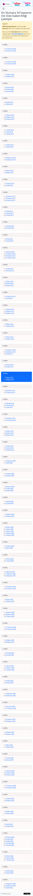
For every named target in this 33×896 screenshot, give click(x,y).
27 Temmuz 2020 (10, 49)
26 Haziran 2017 (10, 200)
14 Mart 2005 (9, 747)
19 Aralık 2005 (9, 653)
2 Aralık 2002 (9, 839)
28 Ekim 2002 (9, 856)
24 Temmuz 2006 (10, 629)
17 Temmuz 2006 (10, 627)
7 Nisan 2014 (9, 337)
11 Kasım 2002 (9, 860)
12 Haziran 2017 (10, 196)
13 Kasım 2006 (9, 612)
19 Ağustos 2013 (10, 350)
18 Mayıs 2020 (9, 76)
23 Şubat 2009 (9, 475)
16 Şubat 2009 (9, 473)
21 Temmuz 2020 (10, 61)
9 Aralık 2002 (9, 841)
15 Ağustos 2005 (10, 693)
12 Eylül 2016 (9, 241)
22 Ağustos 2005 (10, 695)
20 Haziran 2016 (10, 256)
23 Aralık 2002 (9, 845)
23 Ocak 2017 (9, 215)
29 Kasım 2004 (9, 775)
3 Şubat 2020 (9, 91)
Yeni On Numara (17, 34)
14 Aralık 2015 (9, 270)
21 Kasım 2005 (9, 670)
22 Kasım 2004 (9, 773)
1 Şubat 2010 (9, 446)
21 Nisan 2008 (9, 535)
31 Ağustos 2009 (10, 461)
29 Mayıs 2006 (9, 642)
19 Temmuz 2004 (10, 787)
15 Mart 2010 (9, 431)
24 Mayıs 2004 (9, 800)
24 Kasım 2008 (9, 486)
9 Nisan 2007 (9, 599)
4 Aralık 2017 (9, 185)
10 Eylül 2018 (9, 145)
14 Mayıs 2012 (9, 379)
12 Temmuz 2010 (10, 420)
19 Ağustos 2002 (10, 884)
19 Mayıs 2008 (9, 516)
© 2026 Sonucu (6, 894)
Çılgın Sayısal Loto (17, 3)
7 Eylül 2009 (9, 463)
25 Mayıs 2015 (9, 313)
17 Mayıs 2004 (9, 798)
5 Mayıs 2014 (9, 324)
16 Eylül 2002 (9, 871)
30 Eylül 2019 (9, 102)
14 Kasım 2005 (9, 668)
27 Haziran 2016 (10, 258)
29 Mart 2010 (9, 435)
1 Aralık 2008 (9, 488)
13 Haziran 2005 (10, 719)
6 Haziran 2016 (10, 252)
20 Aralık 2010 (9, 403)
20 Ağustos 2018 (10, 158)
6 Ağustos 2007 (10, 572)
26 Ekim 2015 (9, 283)
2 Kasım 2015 (9, 285)
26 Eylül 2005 (9, 683)
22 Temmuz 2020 (10, 63)
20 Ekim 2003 (9, 811)
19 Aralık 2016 (9, 226)
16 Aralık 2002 (9, 843)
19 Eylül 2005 (9, 681)
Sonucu (6, 3)
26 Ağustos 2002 (10, 886)
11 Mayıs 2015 (9, 309)
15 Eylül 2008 (9, 501)
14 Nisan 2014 (9, 339)
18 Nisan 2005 (9, 732)
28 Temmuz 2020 (10, 51)
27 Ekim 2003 (9, 813)
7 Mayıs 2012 (9, 377)
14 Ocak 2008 (9, 559)
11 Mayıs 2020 (9, 74)
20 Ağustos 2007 (10, 576)
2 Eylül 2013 (9, 354)
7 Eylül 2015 (9, 298)
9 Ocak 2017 (9, 211)
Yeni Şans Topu (27, 3)
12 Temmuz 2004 (10, 785)
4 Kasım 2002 (9, 858)
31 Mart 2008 (9, 529)
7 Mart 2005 (9, 745)
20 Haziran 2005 (10, 721)
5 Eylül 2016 (9, 239)
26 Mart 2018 (9, 170)
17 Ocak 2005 (9, 758)
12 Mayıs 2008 (9, 514)
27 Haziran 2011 (10, 392)
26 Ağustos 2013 (10, 352)
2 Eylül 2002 (9, 888)
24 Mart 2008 (9, 527)
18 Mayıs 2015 (9, 311)
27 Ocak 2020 (9, 89)
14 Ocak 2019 (9, 134)
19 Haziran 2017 (10, 198)
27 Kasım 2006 (9, 616)
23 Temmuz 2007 (10, 588)
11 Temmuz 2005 (10, 708)
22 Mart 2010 (9, 433)
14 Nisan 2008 (9, 533)
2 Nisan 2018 (9, 172)
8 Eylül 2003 (9, 824)
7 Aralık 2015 (9, 268)
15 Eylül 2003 (9, 826)
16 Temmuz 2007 (10, 586)
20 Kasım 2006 (9, 614)
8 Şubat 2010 (9, 448)
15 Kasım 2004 (9, 771)
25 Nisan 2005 (9, 734)
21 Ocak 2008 (9, 561)
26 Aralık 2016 (9, 228)
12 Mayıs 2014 (9, 326)
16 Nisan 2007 (9, 601)
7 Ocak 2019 (9, 132)
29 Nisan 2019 (9, 119)
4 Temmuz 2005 (10, 706)
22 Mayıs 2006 (9, 640)
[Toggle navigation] (3, 8)
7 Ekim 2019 (9, 104)
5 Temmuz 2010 (10, 418)
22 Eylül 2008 (9, 503)
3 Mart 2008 (9, 548)
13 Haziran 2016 (10, 254)
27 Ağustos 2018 (10, 160)
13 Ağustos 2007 (10, 574)
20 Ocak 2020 (9, 87)
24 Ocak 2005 (9, 760)
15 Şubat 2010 (9, 450)
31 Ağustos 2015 (10, 296)
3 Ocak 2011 (9, 407)
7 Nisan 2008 (9, 531)
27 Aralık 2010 (9, 405)
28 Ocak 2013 (9, 365)
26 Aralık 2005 (9, 655)
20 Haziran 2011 (10, 390)
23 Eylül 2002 (9, 873)
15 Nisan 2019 (9, 115)
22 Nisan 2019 (9, 117)
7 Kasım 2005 (9, 666)
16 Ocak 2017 (9, 213)
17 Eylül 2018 (9, 147)
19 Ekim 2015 (9, 281)
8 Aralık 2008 (9, 490)
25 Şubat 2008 (9, 546)
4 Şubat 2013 (9, 367)
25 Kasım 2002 (9, 837)
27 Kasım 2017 (9, 183)
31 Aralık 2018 (9, 130)
